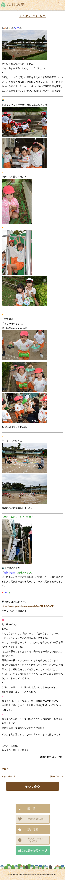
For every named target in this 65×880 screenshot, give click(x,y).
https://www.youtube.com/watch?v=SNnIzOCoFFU (28, 606)
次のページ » (56, 776)
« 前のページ (8, 776)
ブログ (5, 769)
